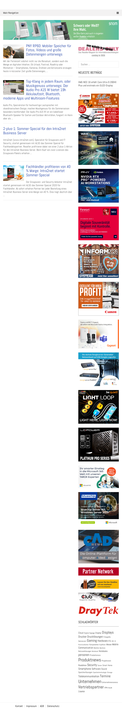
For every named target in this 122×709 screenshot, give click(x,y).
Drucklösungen (95, 636)
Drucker (82, 636)
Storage (109, 672)
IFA (109, 640)
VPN (106, 687)
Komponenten (94, 644)
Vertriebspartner (91, 687)
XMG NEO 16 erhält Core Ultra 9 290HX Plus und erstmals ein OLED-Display (97, 83)
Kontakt (19, 706)
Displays (108, 632)
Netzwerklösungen (84, 651)
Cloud (80, 632)
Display (98, 632)
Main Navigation (10, 12)
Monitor (96, 648)
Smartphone (84, 668)
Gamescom (82, 641)
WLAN (110, 688)
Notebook (95, 651)
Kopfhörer (102, 645)
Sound (104, 668)
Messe (109, 644)
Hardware (103, 641)
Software (96, 668)
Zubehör (81, 691)
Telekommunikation (88, 676)
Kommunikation (83, 644)
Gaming (92, 640)
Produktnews (89, 660)
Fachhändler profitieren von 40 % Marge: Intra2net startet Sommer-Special (48, 170)
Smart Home (107, 665)
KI (115, 641)
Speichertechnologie (99, 672)
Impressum (31, 706)
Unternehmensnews (110, 682)
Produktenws (95, 655)
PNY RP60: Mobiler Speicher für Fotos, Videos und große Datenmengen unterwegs (48, 50)
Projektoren (106, 660)
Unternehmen (89, 681)
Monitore (102, 648)
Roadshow (82, 665)
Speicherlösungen (85, 672)
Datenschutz (53, 706)
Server (100, 665)
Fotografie (107, 637)
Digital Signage (89, 633)
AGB (42, 706)
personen (83, 655)
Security (92, 665)
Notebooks (103, 651)
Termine (105, 676)
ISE (113, 641)
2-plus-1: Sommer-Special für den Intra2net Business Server (34, 130)
